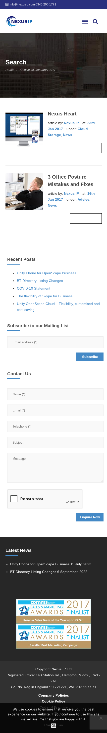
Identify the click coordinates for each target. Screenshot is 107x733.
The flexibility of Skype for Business (44, 296)
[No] (100, 718)
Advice (83, 199)
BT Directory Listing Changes (40, 281)
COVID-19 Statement (33, 288)
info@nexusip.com (22, 4)
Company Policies (53, 695)
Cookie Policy (53, 701)
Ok (54, 726)
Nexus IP (71, 123)
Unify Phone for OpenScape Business (46, 273)
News (67, 135)
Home (9, 70)
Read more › (86, 148)
